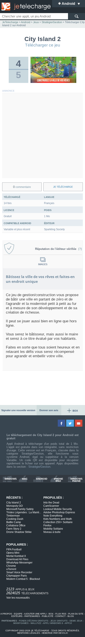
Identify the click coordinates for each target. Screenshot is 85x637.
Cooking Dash (14, 518)
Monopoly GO (14, 505)
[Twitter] (70, 423)
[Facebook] (62, 423)
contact (60, 616)
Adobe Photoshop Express (59, 512)
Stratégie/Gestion (39, 466)
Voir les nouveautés (18, 597)
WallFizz (36, 623)
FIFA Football (14, 549)
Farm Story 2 (13, 528)
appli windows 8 (53, 623)
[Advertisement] (42, 135)
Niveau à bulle (52, 532)
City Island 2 (13, 502)
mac (24, 479)
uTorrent (11, 569)
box (51, 614)
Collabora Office (16, 525)
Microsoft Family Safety (20, 509)
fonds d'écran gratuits (33, 621)
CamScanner (51, 505)
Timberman (13, 515)
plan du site (75, 614)
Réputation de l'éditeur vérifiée (56, 249)
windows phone (76, 480)
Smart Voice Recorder (19, 572)
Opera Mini (12, 552)
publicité (47, 616)
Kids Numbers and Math (57, 518)
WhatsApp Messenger (19, 562)
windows (11, 479)
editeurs (16, 616)
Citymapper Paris (16, 575)
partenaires (32, 616)
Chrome (11, 565)
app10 (68, 623)
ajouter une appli (35, 614)
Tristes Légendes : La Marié (23, 512)
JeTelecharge (10, 22)
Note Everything (52, 515)
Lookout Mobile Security (57, 509)
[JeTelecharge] (25, 6)
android (41, 479)
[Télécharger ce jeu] (53, 82)
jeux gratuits (59, 621)
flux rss (60, 614)
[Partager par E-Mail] (79, 423)
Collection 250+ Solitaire (58, 522)
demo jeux (76, 621)
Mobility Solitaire (53, 528)
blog (71, 616)
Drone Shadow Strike (19, 532)
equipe (18, 614)
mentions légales (28, 633)
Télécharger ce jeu (42, 45)
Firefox (47, 525)
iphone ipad (58, 480)
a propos (6, 614)
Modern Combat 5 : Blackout (23, 578)
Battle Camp (13, 522)
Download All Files (17, 559)
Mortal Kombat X (16, 556)
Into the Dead (51, 502)
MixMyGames (21, 623)
